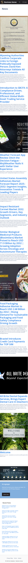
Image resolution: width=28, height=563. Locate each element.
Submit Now (6, 494)
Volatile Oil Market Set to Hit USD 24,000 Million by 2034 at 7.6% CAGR (10, 546)
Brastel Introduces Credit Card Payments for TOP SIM (12, 341)
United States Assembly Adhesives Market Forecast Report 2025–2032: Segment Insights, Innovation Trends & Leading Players (13, 185)
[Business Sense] (2, 2)
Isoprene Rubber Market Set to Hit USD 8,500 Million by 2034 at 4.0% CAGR (10, 537)
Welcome (5, 452)
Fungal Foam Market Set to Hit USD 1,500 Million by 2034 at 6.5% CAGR (10, 542)
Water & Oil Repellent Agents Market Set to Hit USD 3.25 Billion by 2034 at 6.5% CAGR (10, 527)
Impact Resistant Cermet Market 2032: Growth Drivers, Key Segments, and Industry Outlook (13, 212)
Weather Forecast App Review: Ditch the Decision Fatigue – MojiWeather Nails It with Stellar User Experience (12, 162)
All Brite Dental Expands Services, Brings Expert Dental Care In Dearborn (14, 399)
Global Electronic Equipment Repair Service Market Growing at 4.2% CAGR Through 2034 (10, 522)
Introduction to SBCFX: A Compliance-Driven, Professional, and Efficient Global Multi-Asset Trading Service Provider (14, 94)
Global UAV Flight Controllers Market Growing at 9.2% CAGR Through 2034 (10, 512)
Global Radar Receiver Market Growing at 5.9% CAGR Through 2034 (9, 517)
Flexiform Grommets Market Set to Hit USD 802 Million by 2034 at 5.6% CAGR (10, 551)
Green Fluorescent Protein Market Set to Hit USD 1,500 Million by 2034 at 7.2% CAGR (10, 532)
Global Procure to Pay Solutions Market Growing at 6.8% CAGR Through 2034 (9, 507)
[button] (19, 2)
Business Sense (10, 2)
